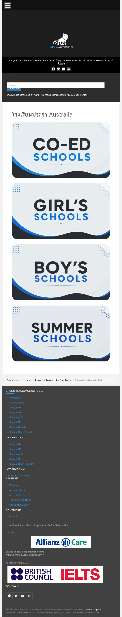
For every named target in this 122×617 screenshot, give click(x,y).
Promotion (14, 397)
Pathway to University (18, 475)
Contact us (13, 516)
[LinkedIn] (68, 69)
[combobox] (56, 85)
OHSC (11, 533)
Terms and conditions (20, 499)
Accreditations (16, 495)
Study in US (15, 412)
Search (10, 79)
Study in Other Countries (21, 432)
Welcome (14, 485)
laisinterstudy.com (93, 609)
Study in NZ (15, 422)
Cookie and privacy (19, 504)
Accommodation (17, 490)
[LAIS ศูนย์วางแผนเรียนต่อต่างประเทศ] (61, 40)
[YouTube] (63, 69)
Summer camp (16, 402)
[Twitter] (58, 69)
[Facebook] (53, 69)
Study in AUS (16, 417)
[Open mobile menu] (7, 5)
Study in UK (15, 407)
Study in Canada (17, 427)
